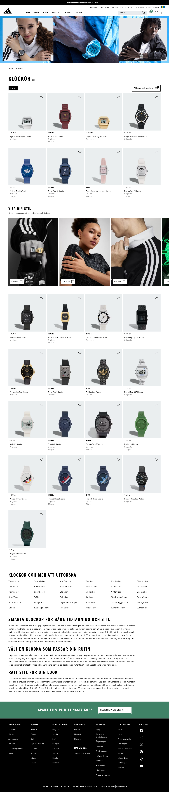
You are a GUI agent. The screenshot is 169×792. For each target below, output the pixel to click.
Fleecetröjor (142, 581)
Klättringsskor (118, 608)
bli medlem (139, 7)
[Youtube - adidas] (150, 766)
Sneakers (56, 13)
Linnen (11, 608)
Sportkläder (91, 587)
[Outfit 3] (136, 252)
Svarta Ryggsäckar (120, 603)
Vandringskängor (119, 597)
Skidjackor (90, 592)
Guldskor (64, 597)
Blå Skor (64, 592)
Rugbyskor (116, 581)
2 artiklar (15, 281)
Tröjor (37, 597)
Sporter (68, 13)
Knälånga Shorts (42, 608)
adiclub (148, 7)
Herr (28, 13)
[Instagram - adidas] (150, 737)
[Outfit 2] (84, 252)
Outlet (79, 13)
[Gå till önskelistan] (156, 13)
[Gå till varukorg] (162, 13)
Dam (36, 13)
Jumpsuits (13, 587)
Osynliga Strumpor (68, 603)
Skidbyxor (90, 597)
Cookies (75, 786)
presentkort (129, 7)
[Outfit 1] (33, 252)
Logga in (156, 7)
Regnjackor (65, 608)
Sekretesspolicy (85, 786)
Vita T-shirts (65, 581)
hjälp (101, 7)
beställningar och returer (114, 7)
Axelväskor (91, 608)
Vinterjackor (14, 581)
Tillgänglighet (122, 786)
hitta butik (93, 7)
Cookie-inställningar (50, 786)
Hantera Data (65, 786)
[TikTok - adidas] (150, 759)
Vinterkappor (117, 592)
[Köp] (7, 11)
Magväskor (13, 592)
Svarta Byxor (66, 587)
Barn (45, 13)
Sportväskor (39, 581)
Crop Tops (13, 597)
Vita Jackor (142, 587)
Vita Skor (90, 581)
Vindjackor (39, 603)
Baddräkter (39, 587)
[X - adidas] (150, 745)
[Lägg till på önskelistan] (42, 97)
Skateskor (116, 587)
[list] (70, 88)
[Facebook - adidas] (150, 730)
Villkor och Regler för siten (104, 786)
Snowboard (39, 592)
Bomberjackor (15, 603)
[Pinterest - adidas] (150, 752)
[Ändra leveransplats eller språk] (163, 7)
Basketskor (142, 592)
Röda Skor (90, 603)
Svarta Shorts (143, 597)
